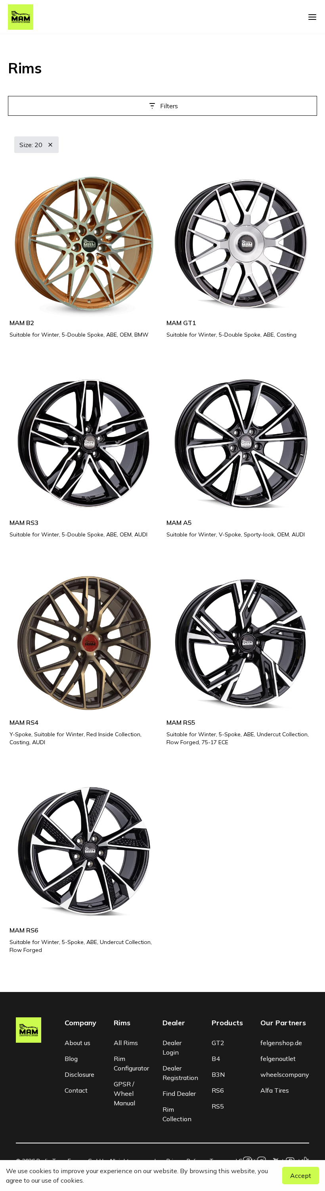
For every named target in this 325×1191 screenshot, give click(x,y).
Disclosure (79, 1074)
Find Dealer (179, 1093)
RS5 (218, 1106)
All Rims (126, 1043)
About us (77, 1043)
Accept (300, 1176)
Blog (71, 1059)
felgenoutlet (278, 1059)
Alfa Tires (274, 1090)
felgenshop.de (281, 1043)
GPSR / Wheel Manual (124, 1093)
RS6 (218, 1090)
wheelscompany (284, 1074)
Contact (76, 1090)
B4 (216, 1059)
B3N (218, 1074)
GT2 (218, 1043)
